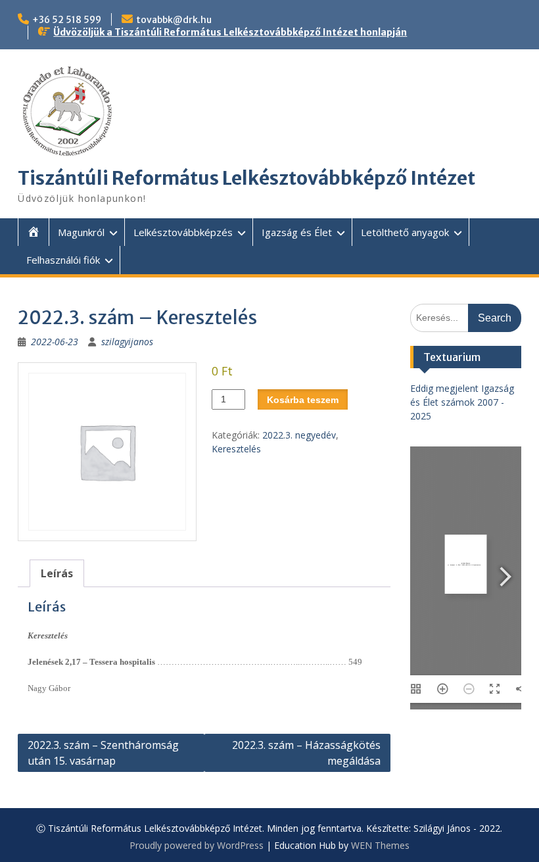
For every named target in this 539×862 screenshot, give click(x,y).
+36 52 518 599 (66, 20)
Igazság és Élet (297, 232)
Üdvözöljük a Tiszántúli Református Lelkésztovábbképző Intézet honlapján (230, 32)
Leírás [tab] (57, 573)
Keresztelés (236, 449)
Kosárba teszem (303, 400)
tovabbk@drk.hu (174, 20)
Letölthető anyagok (405, 232)
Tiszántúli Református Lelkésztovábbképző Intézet (246, 178)
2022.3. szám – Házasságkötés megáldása (306, 753)
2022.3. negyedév (299, 435)
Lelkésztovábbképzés (183, 232)
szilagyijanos (127, 341)
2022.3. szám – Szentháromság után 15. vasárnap (103, 753)
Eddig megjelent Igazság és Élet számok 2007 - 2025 (462, 402)
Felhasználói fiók (63, 259)
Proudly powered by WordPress (196, 845)
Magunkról (81, 232)
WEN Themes (380, 845)
